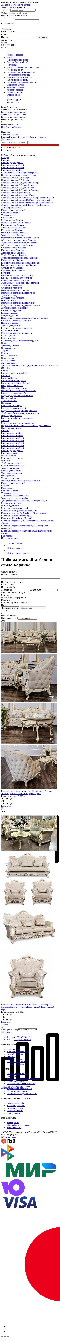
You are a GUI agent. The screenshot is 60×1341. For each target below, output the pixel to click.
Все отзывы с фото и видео (14, 112)
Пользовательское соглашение (21, 72)
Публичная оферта (15, 70)
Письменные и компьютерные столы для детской (24, 318)
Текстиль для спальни (11, 473)
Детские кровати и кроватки (14, 308)
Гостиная (5, 273)
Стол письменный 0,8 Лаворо (15, 177)
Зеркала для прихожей (11, 415)
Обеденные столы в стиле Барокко (17, 245)
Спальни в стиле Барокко (13, 228)
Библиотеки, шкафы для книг (15, 280)
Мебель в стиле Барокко (12, 220)
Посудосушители (9, 355)
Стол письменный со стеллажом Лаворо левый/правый (27, 197)
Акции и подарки (15, 55)
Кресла (4, 370)
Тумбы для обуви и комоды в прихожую (20, 413)
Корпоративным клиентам (19, 77)
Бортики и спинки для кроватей (16, 328)
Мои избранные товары (18, 1125)
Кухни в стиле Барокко (12, 230)
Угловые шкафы (8, 215)
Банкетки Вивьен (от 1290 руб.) (16, 383)
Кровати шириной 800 (12, 170)
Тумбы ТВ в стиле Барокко (14, 255)
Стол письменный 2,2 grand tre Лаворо (19, 190)
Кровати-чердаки (9, 313)
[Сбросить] (5, 580)
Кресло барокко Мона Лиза (14, 373)
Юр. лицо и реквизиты (17, 80)
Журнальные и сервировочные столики (20, 283)
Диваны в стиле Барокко (13, 253)
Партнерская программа (18, 75)
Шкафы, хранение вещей (13, 210)
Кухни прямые (8, 335)
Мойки (4, 353)
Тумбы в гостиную (10, 295)
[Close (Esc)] (2, 1336)
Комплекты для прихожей (13, 408)
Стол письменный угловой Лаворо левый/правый (25, 205)
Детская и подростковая (12, 298)
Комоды (5, 157)
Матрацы (5, 460)
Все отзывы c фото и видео (14, 117)
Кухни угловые (8, 338)
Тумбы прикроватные (11, 207)
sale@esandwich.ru (22, 1039)
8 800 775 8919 (8, 45)
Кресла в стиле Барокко (12, 250)
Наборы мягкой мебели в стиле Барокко (20, 238)
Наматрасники (8, 475)
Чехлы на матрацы (10, 478)
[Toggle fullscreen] (5, 1336)
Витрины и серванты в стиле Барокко (19, 265)
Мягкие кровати (9, 455)
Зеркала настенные (10, 468)
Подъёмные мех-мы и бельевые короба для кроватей (26, 425)
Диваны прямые (9, 363)
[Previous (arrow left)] (2, 1339)
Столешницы (7, 358)
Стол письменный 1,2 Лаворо (15, 180)
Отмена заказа (13, 95)
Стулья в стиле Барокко (12, 268)
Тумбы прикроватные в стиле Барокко (19, 258)
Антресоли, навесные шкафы (15, 495)
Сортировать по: (9, 618)
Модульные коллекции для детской (18, 303)
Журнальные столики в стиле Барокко (19, 243)
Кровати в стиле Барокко (13, 225)
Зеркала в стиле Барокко (12, 235)
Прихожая (6, 403)
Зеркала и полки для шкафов (14, 498)
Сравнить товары (9, 134)
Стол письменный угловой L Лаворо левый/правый (26, 200)
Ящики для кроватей (11, 325)
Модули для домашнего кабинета (17, 395)
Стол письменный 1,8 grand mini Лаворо (20, 182)
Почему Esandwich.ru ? (17, 62)
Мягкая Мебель (8, 360)
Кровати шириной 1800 (12, 445)
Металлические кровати (12, 458)
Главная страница (15, 543)
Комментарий (7, 24)
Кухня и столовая (9, 330)
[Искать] (2, 580)
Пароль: (5, 37)
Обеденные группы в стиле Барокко (18, 240)
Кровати (5, 160)
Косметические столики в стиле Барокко (20, 263)
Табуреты (5, 350)
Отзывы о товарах (15, 1064)
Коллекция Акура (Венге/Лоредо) (17, 516)
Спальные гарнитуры (11, 428)
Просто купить (14, 1049)
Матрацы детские (9, 315)
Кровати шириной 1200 (12, 165)
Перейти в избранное (11, 127)
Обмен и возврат (15, 92)
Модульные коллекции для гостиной (18, 293)
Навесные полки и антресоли (15, 290)
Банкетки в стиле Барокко (13, 248)
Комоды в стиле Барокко (13, 270)
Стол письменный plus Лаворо (15, 192)
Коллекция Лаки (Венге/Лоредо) (16, 518)
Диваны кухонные (10, 345)
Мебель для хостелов (11, 503)
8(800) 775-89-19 (24, 1037)
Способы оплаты (15, 1054)
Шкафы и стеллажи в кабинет (15, 393)
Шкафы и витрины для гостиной (17, 278)
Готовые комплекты (10, 300)
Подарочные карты (10, 538)
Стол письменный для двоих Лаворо (18, 195)
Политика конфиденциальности (22, 82)
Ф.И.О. (4, 13)
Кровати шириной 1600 (12, 167)
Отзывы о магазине (16, 1061)
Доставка (11, 1056)
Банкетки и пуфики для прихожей (17, 418)
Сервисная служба (15, 85)
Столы (4, 343)
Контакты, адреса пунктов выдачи (23, 67)
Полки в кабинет (9, 398)
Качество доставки (16, 87)
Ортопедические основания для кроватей (21, 480)
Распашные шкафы (10, 212)
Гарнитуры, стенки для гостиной (17, 275)
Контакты (11, 57)
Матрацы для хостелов (12, 506)
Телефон (5, 10)
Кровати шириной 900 (12, 435)
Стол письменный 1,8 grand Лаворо (18, 185)
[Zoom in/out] (8, 1336)
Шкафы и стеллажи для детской (16, 320)
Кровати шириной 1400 (12, 440)
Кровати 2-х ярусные (11, 310)
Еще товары (7, 536)
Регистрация (12, 107)
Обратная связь (8, 1137)
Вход (3, 107)
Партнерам (12, 65)
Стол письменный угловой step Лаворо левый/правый (27, 202)
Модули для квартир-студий (14, 508)
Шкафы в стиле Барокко (12, 260)
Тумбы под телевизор (11, 285)
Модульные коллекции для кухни (17, 333)
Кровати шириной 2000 (12, 448)
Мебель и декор (14, 548)
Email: (4, 34)
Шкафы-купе (7, 217)
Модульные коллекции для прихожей (19, 410)
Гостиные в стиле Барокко (13, 233)
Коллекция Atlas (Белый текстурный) (19, 511)
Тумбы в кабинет (9, 400)
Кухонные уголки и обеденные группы (20, 172)
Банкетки (5, 375)
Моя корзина (13, 1122)
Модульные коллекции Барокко (16, 223)
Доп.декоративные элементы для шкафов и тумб (24, 501)
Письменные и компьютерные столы (18, 175)
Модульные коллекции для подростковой (20, 305)
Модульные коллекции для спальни (18, 423)
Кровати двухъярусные (12, 162)
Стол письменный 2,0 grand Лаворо (18, 187)
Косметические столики (12, 465)
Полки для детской (10, 323)
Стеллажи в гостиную (11, 288)
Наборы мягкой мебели (12, 385)
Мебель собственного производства (18, 155)
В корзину (6, 806)
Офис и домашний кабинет (14, 388)
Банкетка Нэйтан (9, 378)
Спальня (5, 420)
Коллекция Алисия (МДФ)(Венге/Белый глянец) (24, 513)
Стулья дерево (8, 348)
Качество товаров (15, 90)
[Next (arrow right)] (5, 1339)
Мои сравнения (14, 1127)
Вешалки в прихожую (11, 405)
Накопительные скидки (18, 60)
